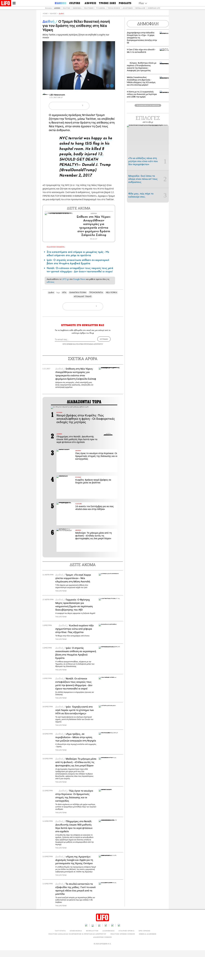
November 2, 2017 (75, 176)
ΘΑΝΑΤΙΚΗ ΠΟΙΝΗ (77, 292)
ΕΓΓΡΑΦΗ (104, 339)
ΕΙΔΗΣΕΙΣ (53, 14)
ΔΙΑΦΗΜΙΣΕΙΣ (108, 931)
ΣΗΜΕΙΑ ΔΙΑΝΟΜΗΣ (147, 934)
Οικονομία (77, 8)
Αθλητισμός (127, 8)
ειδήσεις (50, 282)
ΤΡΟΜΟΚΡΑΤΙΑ (96, 292)
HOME (45, 14)
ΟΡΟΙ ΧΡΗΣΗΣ (67, 344)
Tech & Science (114, 8)
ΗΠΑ (64, 292)
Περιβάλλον (140, 8)
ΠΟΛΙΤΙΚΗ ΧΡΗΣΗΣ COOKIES (122, 934)
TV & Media (100, 8)
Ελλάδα (48, 8)
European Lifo (154, 8)
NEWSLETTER (92, 931)
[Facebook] (107, 86)
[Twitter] (112, 86)
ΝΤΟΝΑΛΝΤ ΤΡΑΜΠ (82, 296)
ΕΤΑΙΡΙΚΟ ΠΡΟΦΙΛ (126, 931)
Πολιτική (66, 8)
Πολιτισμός (89, 8)
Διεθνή (57, 8)
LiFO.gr (65, 279)
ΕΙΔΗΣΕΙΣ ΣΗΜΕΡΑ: (56, 247)
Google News (79, 279)
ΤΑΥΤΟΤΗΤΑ (60, 931)
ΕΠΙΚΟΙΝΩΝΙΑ (76, 931)
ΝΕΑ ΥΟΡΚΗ (111, 292)
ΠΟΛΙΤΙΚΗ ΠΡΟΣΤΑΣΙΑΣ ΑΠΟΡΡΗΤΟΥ (89, 344)
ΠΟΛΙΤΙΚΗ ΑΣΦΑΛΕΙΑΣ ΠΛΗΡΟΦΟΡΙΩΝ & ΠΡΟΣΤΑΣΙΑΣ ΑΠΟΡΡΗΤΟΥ (77, 934)
